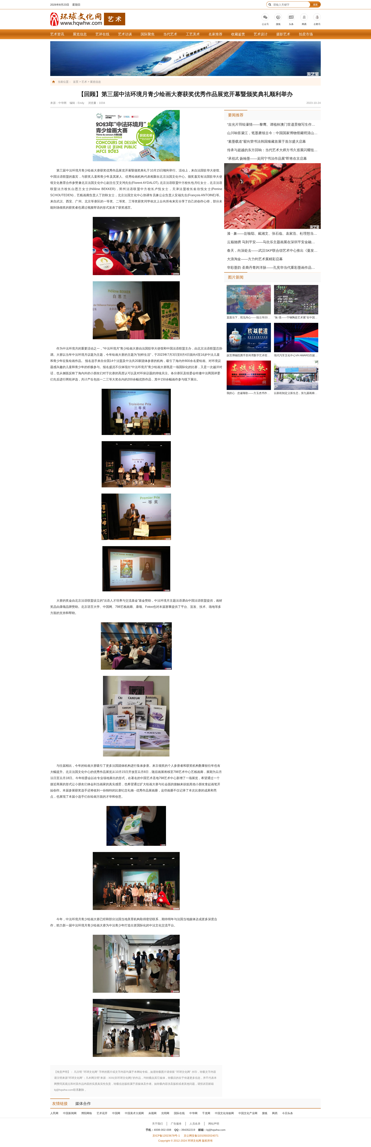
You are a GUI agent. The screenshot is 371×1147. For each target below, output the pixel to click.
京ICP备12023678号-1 (166, 1135)
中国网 (116, 1113)
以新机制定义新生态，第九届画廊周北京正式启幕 (296, 393)
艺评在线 (102, 34)
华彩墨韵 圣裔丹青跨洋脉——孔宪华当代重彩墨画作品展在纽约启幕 (272, 267)
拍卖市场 (306, 34)
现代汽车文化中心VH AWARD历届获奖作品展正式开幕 (296, 355)
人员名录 (195, 1123)
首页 (75, 81)
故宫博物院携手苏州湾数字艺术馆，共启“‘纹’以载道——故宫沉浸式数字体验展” (249, 355)
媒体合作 (83, 1103)
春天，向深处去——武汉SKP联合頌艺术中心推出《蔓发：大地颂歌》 (272, 250)
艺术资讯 (57, 34)
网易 (274, 1113)
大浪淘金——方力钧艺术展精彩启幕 (255, 259)
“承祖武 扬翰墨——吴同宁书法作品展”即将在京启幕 (267, 158)
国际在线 (179, 1113)
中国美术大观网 (134, 1113)
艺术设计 (261, 34)
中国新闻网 (70, 1113)
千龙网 (206, 1113)
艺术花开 (102, 1113)
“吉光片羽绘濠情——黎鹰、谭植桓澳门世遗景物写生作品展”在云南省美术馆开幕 (272, 124)
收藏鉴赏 (238, 34)
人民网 (54, 1113)
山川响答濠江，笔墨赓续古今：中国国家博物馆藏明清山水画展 (272, 133)
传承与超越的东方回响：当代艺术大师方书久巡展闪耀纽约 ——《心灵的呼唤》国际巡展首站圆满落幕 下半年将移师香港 (272, 150)
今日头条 (287, 1113)
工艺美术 (193, 34)
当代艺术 (170, 34)
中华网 (193, 1113)
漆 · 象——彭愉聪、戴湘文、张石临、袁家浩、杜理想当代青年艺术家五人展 (272, 233)
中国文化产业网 (247, 1113)
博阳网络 (86, 1113)
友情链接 (60, 1103)
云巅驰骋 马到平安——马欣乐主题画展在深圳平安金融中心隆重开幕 (272, 242)
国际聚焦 (148, 34)
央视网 (152, 1113)
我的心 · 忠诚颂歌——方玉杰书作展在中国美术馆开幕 (249, 393)
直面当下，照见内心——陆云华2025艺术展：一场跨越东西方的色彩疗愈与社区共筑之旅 (249, 317)
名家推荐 (215, 34)
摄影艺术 (283, 34)
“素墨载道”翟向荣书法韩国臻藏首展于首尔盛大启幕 (266, 141)
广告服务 (176, 1123)
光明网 (165, 1113)
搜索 (315, 4)
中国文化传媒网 (224, 1113)
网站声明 (213, 1123)
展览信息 (80, 34)
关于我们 (157, 1123)
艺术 (84, 81)
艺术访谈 (125, 34)
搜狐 (264, 1113)
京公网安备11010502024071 (201, 1135)
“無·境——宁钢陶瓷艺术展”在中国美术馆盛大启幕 (296, 317)
